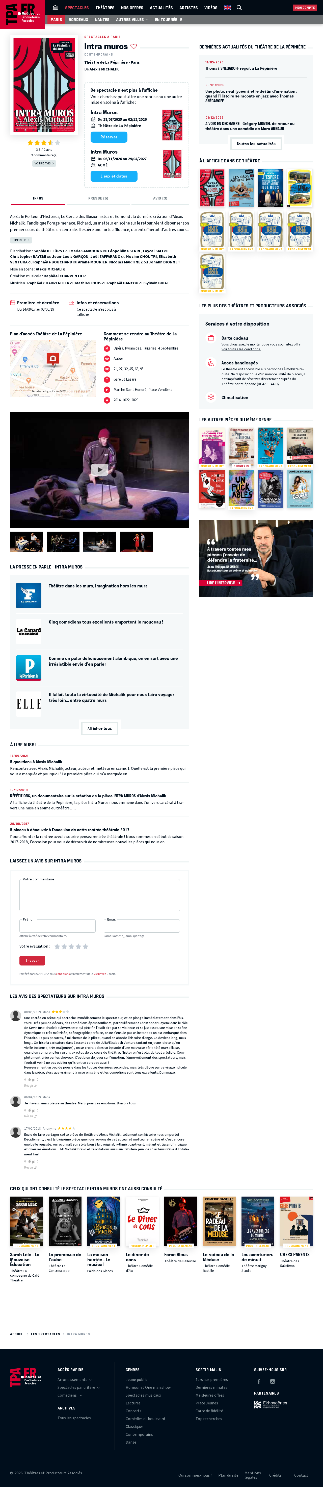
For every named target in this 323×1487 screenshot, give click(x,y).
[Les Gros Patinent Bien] (241, 188)
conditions (63, 974)
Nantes (102, 19)
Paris (56, 19)
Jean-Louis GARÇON (70, 256)
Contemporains (98, 54)
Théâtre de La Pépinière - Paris (112, 62)
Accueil (17, 1334)
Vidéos (211, 7)
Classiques (135, 1426)
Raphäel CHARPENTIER (65, 276)
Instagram (272, 1380)
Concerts (133, 1411)
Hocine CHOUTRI (141, 256)
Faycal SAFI (153, 251)
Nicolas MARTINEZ (126, 262)
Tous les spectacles (74, 1418)
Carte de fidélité (209, 1411)
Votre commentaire (39, 879)
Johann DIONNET (164, 262)
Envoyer (32, 960)
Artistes (188, 7)
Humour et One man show (148, 1387)
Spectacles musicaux (143, 1395)
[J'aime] (28, 1079)
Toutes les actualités (256, 143)
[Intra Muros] (212, 188)
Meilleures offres (210, 1395)
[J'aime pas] (34, 1080)
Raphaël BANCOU (123, 283)
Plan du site (228, 1475)
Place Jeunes (207, 1403)
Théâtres (105, 7)
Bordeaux (78, 19)
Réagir (29, 1085)
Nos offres (132, 7)
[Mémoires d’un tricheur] (212, 489)
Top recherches (209, 1419)
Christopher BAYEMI (28, 256)
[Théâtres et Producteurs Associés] (55, 7)
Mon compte (305, 8)
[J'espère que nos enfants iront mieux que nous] (270, 188)
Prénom (29, 919)
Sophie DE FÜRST (49, 251)
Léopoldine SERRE (124, 251)
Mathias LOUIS (88, 283)
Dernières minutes (211, 1387)
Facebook (259, 1380)
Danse (131, 1442)
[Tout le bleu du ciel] (299, 188)
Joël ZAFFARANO (105, 256)
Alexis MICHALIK (104, 69)
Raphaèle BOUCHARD (52, 262)
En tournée (166, 19)
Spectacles (77, 7)
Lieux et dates (114, 176)
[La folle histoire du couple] (299, 489)
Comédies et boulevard (145, 1419)
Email (111, 919)
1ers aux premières (212, 1379)
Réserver (109, 137)
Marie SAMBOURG (86, 251)
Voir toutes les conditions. (241, 349)
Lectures (133, 1403)
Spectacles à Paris (102, 37)
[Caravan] (270, 489)
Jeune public (136, 1379)
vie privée (100, 974)
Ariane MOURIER (92, 262)
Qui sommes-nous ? (195, 1475)
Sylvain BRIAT (156, 283)
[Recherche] (239, 8)
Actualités (161, 7)
